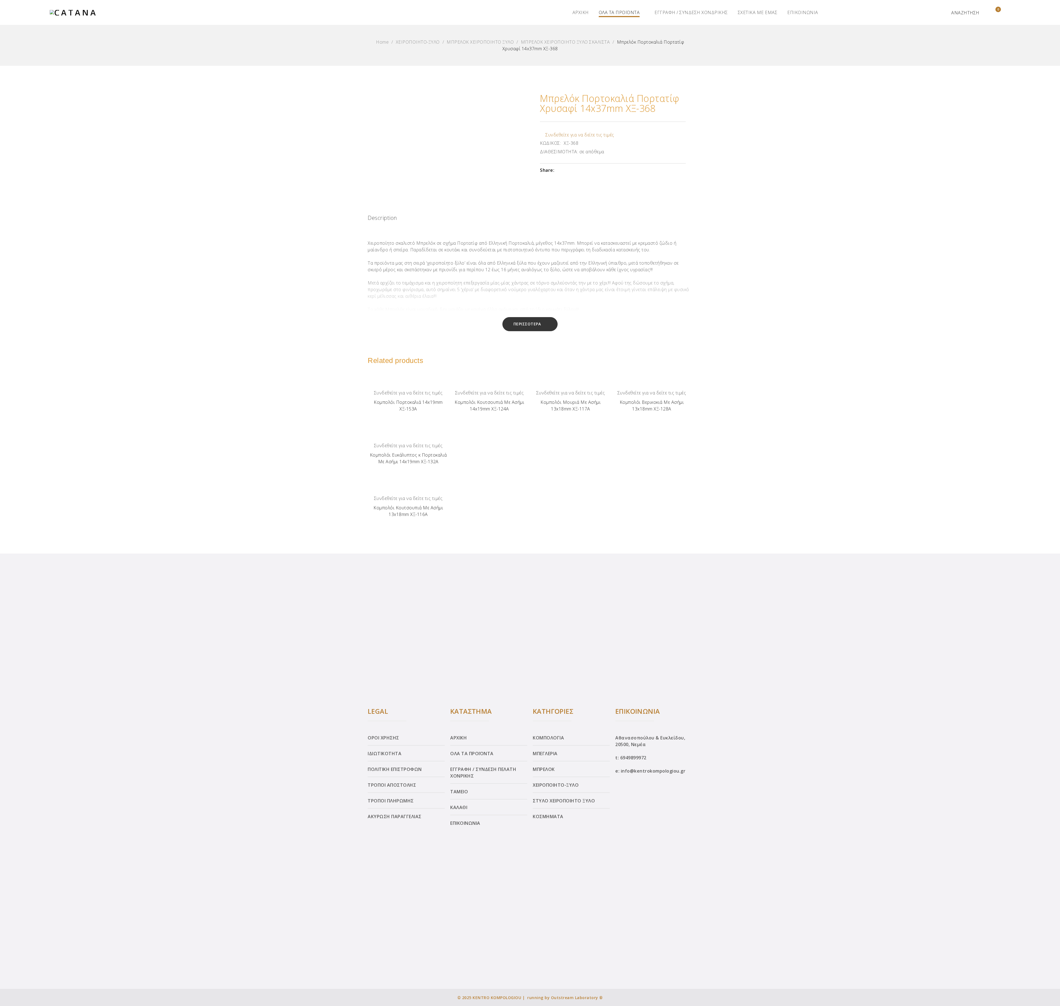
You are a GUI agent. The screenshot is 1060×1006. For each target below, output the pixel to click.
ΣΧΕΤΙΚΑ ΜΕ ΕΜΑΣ (758, 12)
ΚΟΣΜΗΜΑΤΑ (548, 816)
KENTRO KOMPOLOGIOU (497, 997)
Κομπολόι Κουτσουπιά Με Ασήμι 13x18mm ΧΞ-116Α (408, 511)
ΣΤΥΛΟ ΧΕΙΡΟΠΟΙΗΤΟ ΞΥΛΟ (564, 801)
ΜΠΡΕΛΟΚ (544, 769)
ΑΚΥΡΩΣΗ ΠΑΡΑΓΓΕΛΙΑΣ (395, 816)
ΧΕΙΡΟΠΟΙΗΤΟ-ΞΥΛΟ (418, 42)
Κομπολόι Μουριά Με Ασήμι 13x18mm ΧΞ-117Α (570, 405)
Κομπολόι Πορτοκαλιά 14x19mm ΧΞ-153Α (408, 405)
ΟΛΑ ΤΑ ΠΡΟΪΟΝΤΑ (619, 12)
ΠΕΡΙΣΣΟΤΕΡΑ (527, 323)
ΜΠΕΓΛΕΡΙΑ (545, 753)
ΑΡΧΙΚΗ (581, 12)
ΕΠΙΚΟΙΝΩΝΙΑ (802, 12)
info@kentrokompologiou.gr (653, 771)
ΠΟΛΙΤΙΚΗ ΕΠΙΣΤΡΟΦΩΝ (395, 769)
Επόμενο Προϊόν (1050, 501)
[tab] (382, 219)
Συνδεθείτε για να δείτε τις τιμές (579, 135)
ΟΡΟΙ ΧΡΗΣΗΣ (383, 738)
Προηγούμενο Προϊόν (10, 501)
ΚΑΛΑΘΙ (458, 807)
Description (382, 218)
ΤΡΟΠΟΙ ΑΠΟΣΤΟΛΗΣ (392, 785)
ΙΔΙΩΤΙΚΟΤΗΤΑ (384, 753)
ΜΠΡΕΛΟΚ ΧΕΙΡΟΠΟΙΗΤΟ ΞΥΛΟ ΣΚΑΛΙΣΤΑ (565, 42)
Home (382, 42)
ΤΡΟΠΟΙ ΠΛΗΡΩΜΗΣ (391, 801)
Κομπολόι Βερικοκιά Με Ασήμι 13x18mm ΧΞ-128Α (652, 405)
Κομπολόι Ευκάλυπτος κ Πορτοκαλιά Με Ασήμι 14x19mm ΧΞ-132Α (408, 458)
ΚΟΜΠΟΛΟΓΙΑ (548, 738)
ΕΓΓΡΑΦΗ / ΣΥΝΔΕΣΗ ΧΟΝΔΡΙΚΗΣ (691, 12)
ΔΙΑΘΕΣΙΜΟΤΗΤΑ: (559, 152)
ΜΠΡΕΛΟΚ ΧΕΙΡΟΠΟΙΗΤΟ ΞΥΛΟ (480, 42)
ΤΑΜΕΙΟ (459, 792)
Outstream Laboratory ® (577, 997)
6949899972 (633, 758)
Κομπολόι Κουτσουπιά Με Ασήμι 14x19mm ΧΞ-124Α (489, 405)
